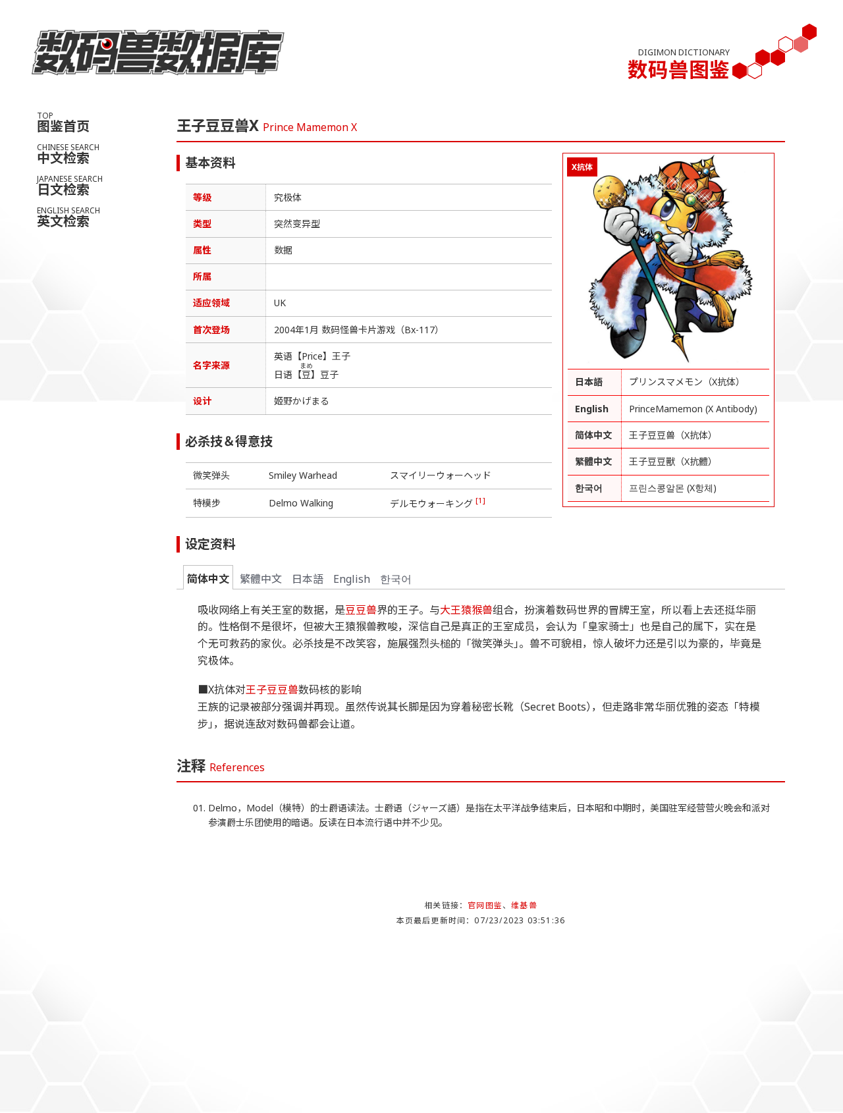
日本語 (307, 579)
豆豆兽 (361, 610)
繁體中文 (261, 579)
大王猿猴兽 (466, 610)
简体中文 (208, 579)
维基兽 (524, 905)
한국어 (396, 579)
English (351, 579)
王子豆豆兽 (272, 689)
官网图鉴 (485, 905)
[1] (480, 500)
